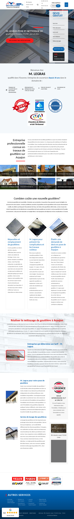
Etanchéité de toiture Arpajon (21, 504)
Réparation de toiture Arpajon (43, 500)
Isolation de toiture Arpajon (43, 504)
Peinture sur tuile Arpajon (21, 500)
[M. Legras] (13, 4)
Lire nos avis (10, 515)
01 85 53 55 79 (44, 2)
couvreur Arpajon (31, 500)
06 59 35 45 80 (44, 7)
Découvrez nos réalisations (19, 40)
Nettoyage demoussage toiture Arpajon (11, 501)
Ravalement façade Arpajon (32, 504)
